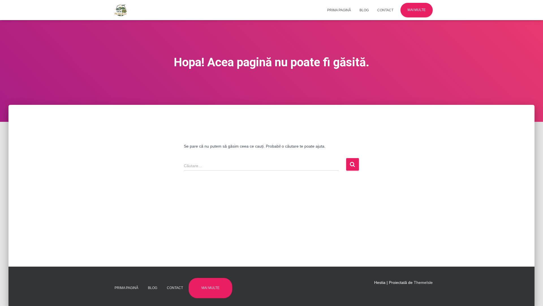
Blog (364, 10)
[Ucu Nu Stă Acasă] (121, 10)
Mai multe (417, 10)
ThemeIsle (423, 282)
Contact (385, 10)
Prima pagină (339, 10)
